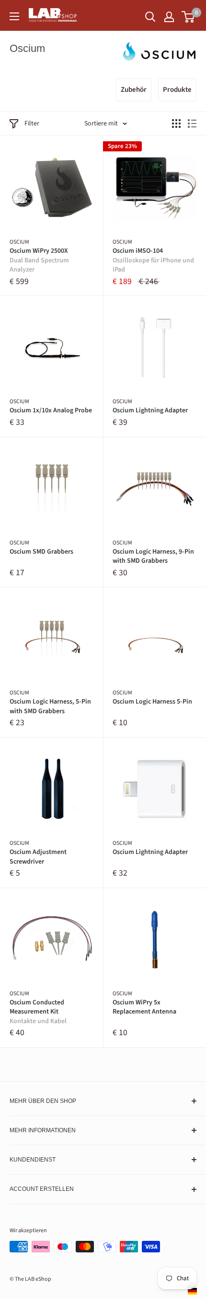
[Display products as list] (192, 123)
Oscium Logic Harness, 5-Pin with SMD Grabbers (50, 706)
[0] (189, 17)
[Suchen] (150, 17)
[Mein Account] (169, 17)
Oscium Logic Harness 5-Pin (152, 701)
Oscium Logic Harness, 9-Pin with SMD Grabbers (153, 556)
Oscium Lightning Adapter (150, 410)
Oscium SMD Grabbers (41, 552)
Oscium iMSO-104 (153, 260)
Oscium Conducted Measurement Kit (38, 1012)
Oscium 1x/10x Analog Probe (51, 410)
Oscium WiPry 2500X (39, 260)
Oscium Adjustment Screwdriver (38, 857)
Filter (31, 123)
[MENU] (14, 16)
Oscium (19, 242)
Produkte (177, 90)
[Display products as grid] (176, 123)
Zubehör (134, 90)
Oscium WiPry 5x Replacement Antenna (144, 1007)
